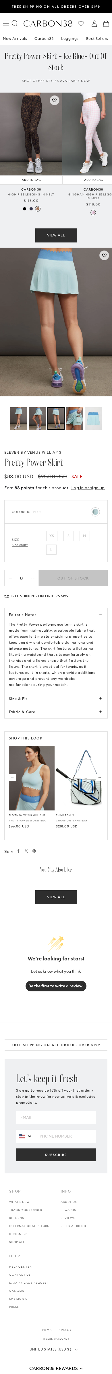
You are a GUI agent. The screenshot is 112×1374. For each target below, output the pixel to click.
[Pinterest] (34, 851)
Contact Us (19, 1275)
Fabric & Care (22, 712)
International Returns (30, 1226)
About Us (69, 1202)
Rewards (68, 1210)
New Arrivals (15, 38)
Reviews (68, 1218)
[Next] (99, 777)
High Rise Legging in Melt (31, 194)
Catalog (17, 1291)
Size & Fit (18, 698)
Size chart (20, 545)
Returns (16, 1218)
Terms (46, 1330)
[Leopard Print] (38, 209)
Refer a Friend (73, 1226)
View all (56, 235)
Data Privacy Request (28, 1283)
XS (51, 536)
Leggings (70, 38)
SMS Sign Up (19, 1299)
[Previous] (12, 777)
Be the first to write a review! (56, 986)
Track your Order (25, 1210)
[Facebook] (18, 851)
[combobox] (25, 1136)
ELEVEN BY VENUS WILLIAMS (32, 452)
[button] (56, 1368)
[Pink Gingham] (93, 212)
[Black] (24, 209)
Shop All (17, 1242)
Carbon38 (44, 38)
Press (14, 1307)
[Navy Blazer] (31, 209)
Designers (18, 1234)
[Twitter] (26, 851)
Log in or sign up (88, 487)
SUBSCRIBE (56, 1155)
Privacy (64, 1330)
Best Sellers (97, 38)
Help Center (20, 1267)
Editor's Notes (22, 614)
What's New (19, 1202)
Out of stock (73, 578)
